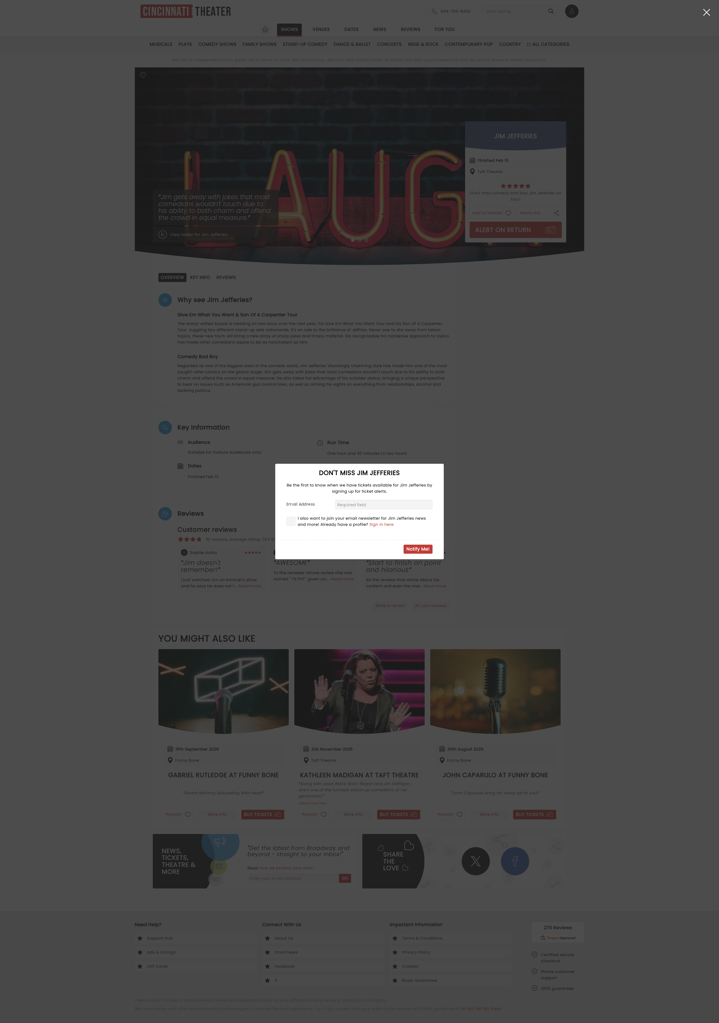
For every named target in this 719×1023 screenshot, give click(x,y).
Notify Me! (418, 549)
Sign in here (381, 524)
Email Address (300, 504)
